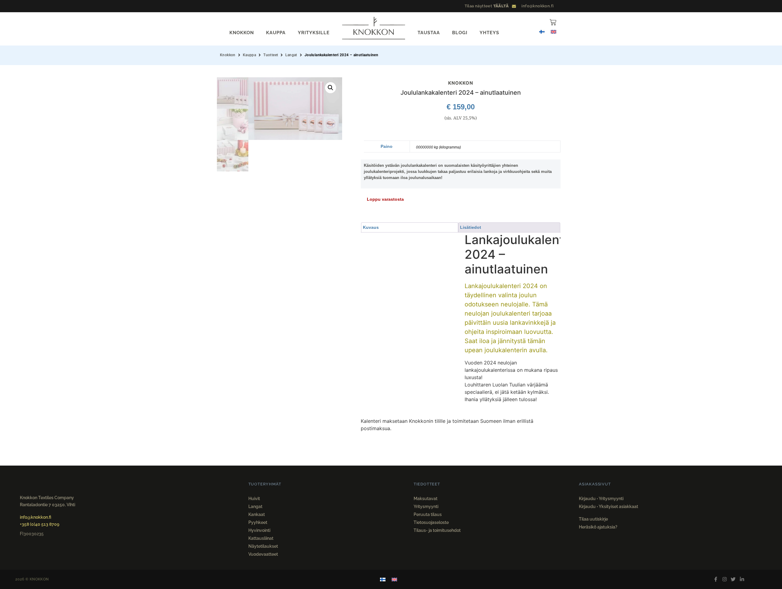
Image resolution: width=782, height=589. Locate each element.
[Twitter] (733, 579)
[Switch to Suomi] (542, 31)
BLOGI (459, 32)
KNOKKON (241, 32)
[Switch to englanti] (553, 31)
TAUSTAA (429, 32)
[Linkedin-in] (742, 579)
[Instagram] (724, 579)
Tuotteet (270, 55)
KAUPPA (276, 32)
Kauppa (249, 55)
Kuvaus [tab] (371, 227)
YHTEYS (489, 32)
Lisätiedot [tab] (470, 227)
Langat (291, 55)
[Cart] (553, 22)
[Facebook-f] (715, 579)
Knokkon (228, 55)
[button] (330, 87)
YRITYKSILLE (314, 32)
